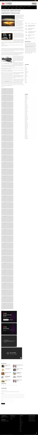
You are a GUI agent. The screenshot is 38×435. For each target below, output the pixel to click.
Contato (4, 0)
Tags (35, 23)
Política (10, 6)
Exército (31, 47)
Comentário (2, 393)
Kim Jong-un (32, 48)
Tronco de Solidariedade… (8, 368)
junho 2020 (26, 96)
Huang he (30, 48)
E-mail (2, 400)
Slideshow (26, 82)
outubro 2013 (26, 126)
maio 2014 (26, 120)
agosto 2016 (26, 108)
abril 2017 (26, 102)
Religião (6, 6)
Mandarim (35, 48)
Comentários (32, 23)
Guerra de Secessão (27, 48)
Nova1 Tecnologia (35, 434)
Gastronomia (29, 6)
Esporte (25, 70)
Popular (26, 23)
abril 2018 (26, 100)
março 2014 (26, 121)
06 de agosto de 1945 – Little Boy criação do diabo (10, 10)
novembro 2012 (26, 138)
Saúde (3, 6)
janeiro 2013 (26, 137)
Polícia (13, 6)
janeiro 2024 (26, 95)
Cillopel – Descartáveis (9, 0)
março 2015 (26, 114)
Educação (26, 69)
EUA (29, 47)
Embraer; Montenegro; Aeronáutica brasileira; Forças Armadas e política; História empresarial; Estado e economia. (30, 46)
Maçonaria (17, 6)
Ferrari (33, 47)
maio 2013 (26, 132)
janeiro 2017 (26, 106)
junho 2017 (26, 101)
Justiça (25, 6)
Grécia (34, 47)
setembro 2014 (26, 119)
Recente (29, 23)
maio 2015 (26, 113)
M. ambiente (21, 6)
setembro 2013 (26, 127)
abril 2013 (26, 133)
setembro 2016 (26, 107)
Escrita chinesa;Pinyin (27, 47)
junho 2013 (26, 131)
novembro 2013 (26, 125)
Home (1, 0)
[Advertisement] (14, 361)
